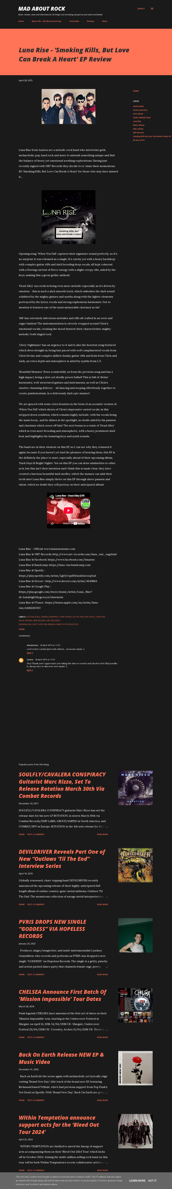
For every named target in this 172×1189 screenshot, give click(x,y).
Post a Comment (36, 834)
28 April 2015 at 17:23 (50, 645)
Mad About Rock (41, 8)
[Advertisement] (64, 729)
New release (138, 129)
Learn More (137, 1180)
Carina (30, 659)
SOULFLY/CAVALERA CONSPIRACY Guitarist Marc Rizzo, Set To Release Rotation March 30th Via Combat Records (62, 785)
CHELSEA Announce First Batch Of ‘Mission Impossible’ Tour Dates (62, 995)
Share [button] (136, 91)
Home (21, 21)
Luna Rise (137, 121)
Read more (102, 834)
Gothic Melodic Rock (141, 117)
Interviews (74, 21)
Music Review (138, 125)
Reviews (90, 21)
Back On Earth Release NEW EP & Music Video (61, 1058)
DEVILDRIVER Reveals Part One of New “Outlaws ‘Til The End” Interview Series (62, 859)
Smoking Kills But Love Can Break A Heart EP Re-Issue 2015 (152, 138)
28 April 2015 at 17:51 (45, 659)
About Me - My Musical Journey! (47, 21)
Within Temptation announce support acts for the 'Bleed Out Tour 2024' (59, 1125)
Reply (30, 653)
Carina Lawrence (140, 110)
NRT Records (138, 132)
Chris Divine (138, 113)
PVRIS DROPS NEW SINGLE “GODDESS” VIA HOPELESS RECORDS (52, 929)
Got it (152, 1180)
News (104, 21)
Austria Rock (138, 106)
